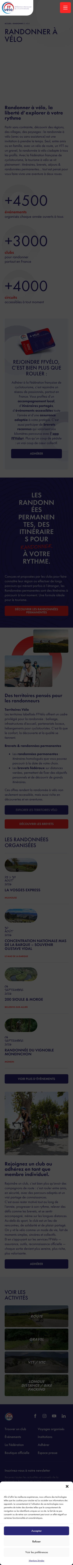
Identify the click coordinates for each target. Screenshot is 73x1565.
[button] (67, 1486)
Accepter (36, 1531)
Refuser (36, 1541)
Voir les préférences (36, 1552)
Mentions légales (36, 1560)
